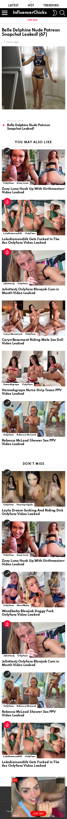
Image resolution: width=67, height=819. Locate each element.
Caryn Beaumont (12, 334)
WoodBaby (23, 605)
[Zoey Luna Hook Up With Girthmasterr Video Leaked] (33, 167)
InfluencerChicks (30, 12)
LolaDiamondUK (12, 233)
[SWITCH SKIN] (55, 12)
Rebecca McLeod (26, 435)
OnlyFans (8, 183)
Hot (31, 5)
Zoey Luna (22, 183)
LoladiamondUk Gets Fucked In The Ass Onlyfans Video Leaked (30, 241)
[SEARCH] (62, 12)
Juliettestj (8, 283)
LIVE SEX (32, 20)
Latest (13, 5)
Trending (51, 5)
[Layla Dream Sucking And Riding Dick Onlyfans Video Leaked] (33, 489)
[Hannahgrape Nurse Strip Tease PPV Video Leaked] (33, 368)
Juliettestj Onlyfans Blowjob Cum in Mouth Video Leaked (30, 291)
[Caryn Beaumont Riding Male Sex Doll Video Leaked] (33, 318)
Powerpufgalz (25, 505)
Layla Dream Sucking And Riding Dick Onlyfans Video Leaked (32, 512)
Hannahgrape (11, 384)
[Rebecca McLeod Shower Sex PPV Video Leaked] (33, 419)
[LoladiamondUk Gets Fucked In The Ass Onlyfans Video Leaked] (33, 217)
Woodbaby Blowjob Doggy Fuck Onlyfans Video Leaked (28, 613)
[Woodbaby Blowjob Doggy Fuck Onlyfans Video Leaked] (33, 589)
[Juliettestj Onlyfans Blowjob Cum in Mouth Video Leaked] (33, 268)
